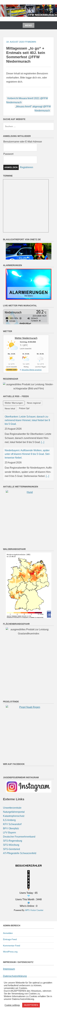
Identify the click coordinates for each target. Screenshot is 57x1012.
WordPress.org (10, 951)
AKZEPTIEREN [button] (31, 1005)
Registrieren (26, 167)
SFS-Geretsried (11, 849)
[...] (42, 442)
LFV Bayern (9, 832)
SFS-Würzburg (11, 845)
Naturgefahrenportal (14, 812)
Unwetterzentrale (12, 807)
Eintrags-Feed (10, 939)
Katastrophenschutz (13, 816)
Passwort (8, 154)
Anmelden (8, 933)
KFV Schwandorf (12, 824)
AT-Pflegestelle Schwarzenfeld (19, 853)
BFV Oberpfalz (11, 828)
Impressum (9, 969)
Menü (28, 25)
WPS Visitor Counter (34, 910)
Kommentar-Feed (11, 945)
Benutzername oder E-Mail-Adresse (22, 141)
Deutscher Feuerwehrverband (19, 836)
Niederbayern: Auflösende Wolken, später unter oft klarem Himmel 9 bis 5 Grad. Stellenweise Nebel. (27, 454)
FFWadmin (30, 42)
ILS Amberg (9, 820)
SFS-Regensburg (12, 840)
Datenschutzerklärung (15, 976)
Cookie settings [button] (12, 1005)
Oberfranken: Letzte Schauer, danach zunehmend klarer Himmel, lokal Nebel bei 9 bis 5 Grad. (27, 420)
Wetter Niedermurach (26, 337)
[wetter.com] (11, 370)
